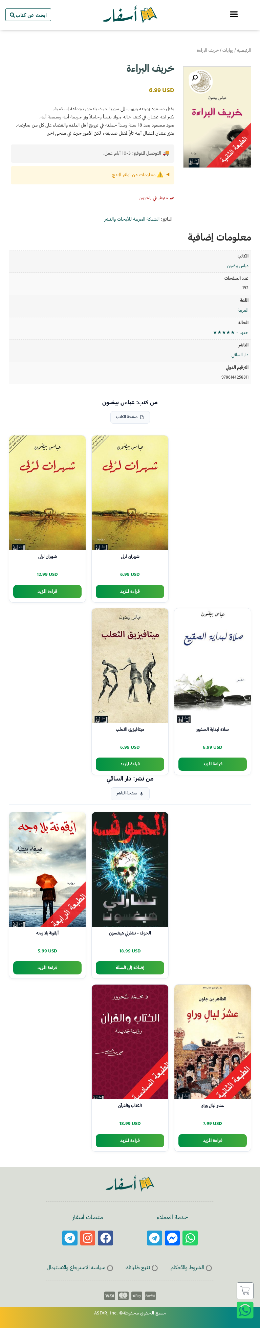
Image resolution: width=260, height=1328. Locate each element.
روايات (227, 50)
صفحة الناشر (126, 793)
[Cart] (245, 1290)
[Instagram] (87, 1238)
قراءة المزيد (130, 591)
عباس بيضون (237, 266)
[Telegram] (154, 1238)
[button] (195, 78)
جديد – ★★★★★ (230, 333)
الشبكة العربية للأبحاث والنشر (131, 219)
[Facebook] (105, 1238)
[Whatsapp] (190, 1238)
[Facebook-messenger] (172, 1238)
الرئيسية (244, 50)
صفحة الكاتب (126, 417)
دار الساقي (240, 355)
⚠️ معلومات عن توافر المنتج (138, 175)
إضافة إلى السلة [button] (130, 967)
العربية (243, 310)
